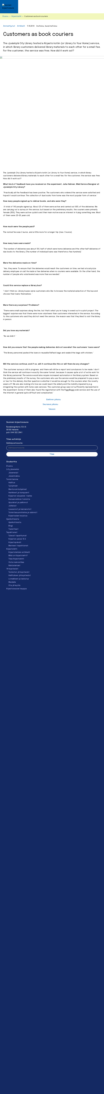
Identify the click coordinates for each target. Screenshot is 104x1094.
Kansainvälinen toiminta (19, 499)
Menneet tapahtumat (18, 546)
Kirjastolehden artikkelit (19, 552)
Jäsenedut (13, 473)
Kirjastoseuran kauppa (16, 589)
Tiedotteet (13, 529)
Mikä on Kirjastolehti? (18, 555)
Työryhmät (13, 486)
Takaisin (52, 409)
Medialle (12, 582)
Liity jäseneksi (12, 469)
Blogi (10, 526)
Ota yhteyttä (14, 585)
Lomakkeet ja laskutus (18, 579)
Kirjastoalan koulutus (17, 516)
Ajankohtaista (12, 519)
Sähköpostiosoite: (14, 443)
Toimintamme (12, 479)
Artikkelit (21, 26)
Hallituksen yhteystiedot (19, 575)
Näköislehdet (14, 565)
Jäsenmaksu (14, 476)
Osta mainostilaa (16, 562)
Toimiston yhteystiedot (19, 572)
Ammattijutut (9, 26)
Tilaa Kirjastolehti (16, 559)
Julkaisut (12, 506)
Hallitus (11, 483)
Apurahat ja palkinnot (18, 502)
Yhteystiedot (12, 569)
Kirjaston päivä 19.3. (17, 539)
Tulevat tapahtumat (17, 536)
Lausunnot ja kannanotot (19, 509)
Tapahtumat (11, 532)
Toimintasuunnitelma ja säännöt (22, 512)
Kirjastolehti (16, 16)
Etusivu (5, 16)
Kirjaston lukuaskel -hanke (20, 496)
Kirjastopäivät (14, 542)
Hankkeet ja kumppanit (18, 493)
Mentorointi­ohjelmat (17, 489)
